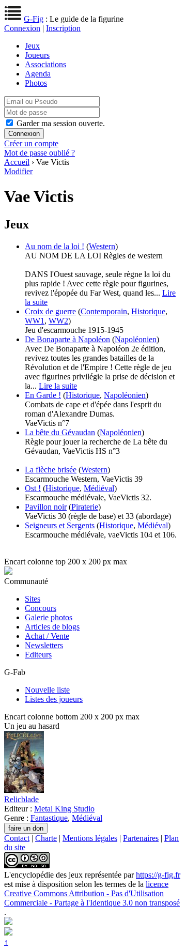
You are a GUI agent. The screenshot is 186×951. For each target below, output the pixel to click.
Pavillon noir (46, 506)
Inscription (63, 28)
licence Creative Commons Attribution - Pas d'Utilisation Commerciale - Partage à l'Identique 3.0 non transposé (92, 893)
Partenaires (141, 838)
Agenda (38, 73)
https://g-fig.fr (158, 874)
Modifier (18, 171)
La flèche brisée (50, 469)
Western (102, 246)
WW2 (58, 320)
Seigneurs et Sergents (60, 525)
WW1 (34, 320)
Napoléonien (136, 339)
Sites (32, 598)
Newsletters (44, 645)
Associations (45, 64)
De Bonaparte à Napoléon (67, 339)
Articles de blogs (52, 626)
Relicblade (21, 799)
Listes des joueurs (54, 699)
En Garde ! (43, 395)
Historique (148, 311)
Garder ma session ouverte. (61, 123)
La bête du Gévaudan (60, 432)
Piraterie (84, 506)
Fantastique (49, 818)
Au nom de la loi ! (54, 246)
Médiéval (99, 488)
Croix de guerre (50, 311)
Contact (16, 838)
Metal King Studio (64, 808)
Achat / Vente (47, 636)
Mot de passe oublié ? (39, 152)
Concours (40, 608)
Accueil (16, 162)
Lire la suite (58, 385)
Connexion (22, 28)
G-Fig (33, 18)
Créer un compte (31, 143)
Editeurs (38, 654)
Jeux (32, 45)
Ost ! (33, 488)
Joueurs (37, 55)
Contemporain (104, 311)
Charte (46, 838)
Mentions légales (90, 838)
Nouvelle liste (47, 689)
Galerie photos (48, 617)
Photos (36, 83)
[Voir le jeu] (24, 790)
